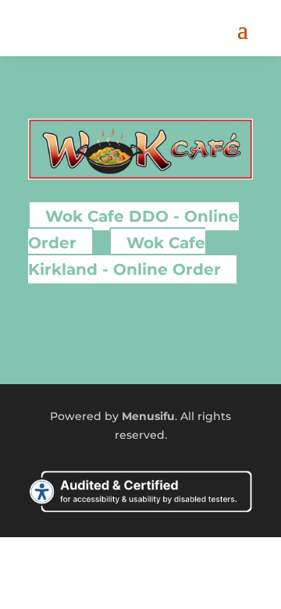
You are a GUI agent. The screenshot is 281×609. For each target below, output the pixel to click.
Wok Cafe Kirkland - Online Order (124, 256)
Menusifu (148, 416)
